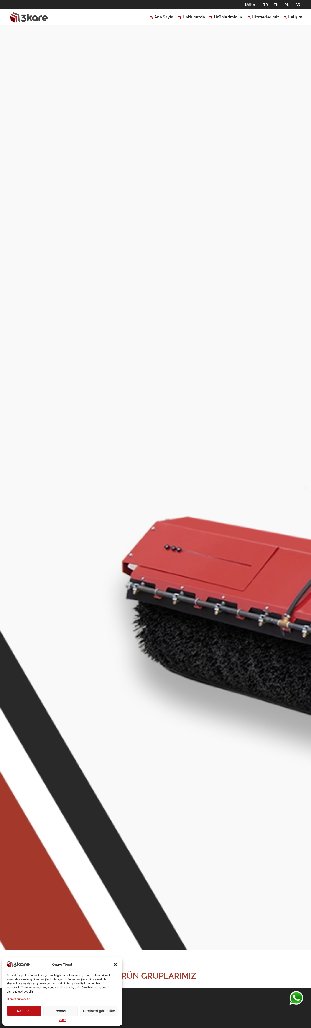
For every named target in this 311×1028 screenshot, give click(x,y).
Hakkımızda (194, 17)
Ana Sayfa (163, 17)
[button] (115, 964)
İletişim (295, 17)
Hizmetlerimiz (265, 17)
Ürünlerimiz (225, 17)
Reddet (60, 1011)
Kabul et (24, 1011)
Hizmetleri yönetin (18, 999)
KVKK (62, 1020)
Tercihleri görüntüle (98, 1011)
